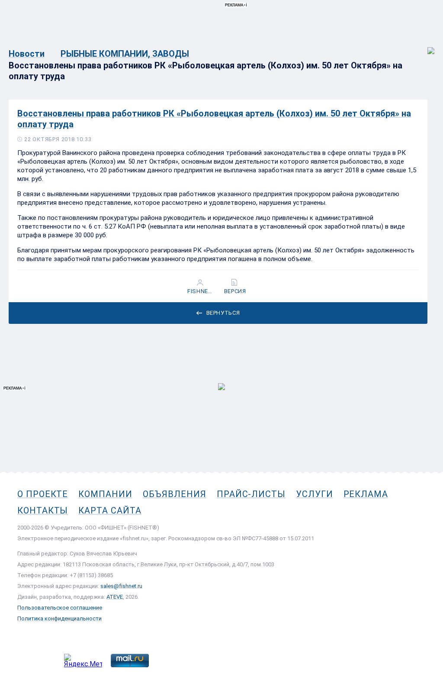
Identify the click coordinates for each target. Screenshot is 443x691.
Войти (425, 46)
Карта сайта (109, 510)
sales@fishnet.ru (121, 586)
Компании (105, 494)
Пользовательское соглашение (59, 607)
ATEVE (114, 597)
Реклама (365, 494)
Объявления (174, 494)
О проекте (42, 494)
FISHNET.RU (201, 291)
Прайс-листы (251, 494)
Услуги (314, 494)
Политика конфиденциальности (59, 618)
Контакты (42, 510)
